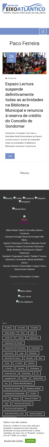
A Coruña (21, 328)
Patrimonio (24, 253)
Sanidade (6, 256)
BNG (32, 333)
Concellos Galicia (34, 230)
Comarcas (24, 233)
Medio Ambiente (14, 250)
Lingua (36, 266)
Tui (6, 399)
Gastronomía (20, 269)
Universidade (25, 266)
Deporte (31, 269)
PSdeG (24, 378)
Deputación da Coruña (13, 343)
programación (10, 378)
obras (7, 363)
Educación (39, 246)
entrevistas (35, 348)
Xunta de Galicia (36, 414)
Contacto (14, 276)
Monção (29, 358)
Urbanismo (10, 259)
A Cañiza (8, 328)
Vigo (6, 404)
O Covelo (18, 363)
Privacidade (25, 276)
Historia (14, 266)
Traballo (34, 256)
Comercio (9, 246)
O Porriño (8, 368)
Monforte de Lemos (12, 358)
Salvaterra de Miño (33, 388)
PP (37, 373)
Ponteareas (34, 368)
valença (16, 399)
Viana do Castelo (31, 399)
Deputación (33, 338)
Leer (10, 156)
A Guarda (34, 328)
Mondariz (33, 353)
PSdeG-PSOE (38, 378)
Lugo (21, 353)
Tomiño (33, 393)
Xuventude (21, 259)
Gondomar (12, 78)
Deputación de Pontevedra (15, 348)
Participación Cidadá (32, 250)
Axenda (6, 266)
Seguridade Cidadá (20, 256)
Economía (28, 246)
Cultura (19, 246)
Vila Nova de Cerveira (22, 404)
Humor (25, 263)
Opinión (7, 243)
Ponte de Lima (10, 373)
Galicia (22, 230)
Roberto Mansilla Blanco (22, 383)
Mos (40, 358)
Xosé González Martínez (14, 409)
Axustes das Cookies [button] (13, 441)
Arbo (23, 333)
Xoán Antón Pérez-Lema (14, 414)
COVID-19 (8, 338)
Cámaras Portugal (13, 236)
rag (6, 383)
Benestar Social (39, 243)
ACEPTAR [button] (30, 441)
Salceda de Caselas (12, 388)
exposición (9, 353)
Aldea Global (11, 230)
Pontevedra (26, 373)
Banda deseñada (35, 259)
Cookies (35, 276)
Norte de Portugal (31, 236)
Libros (43, 266)
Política (26, 243)
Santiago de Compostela (14, 393)
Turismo (43, 256)
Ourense (21, 368)
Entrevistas (17, 243)
